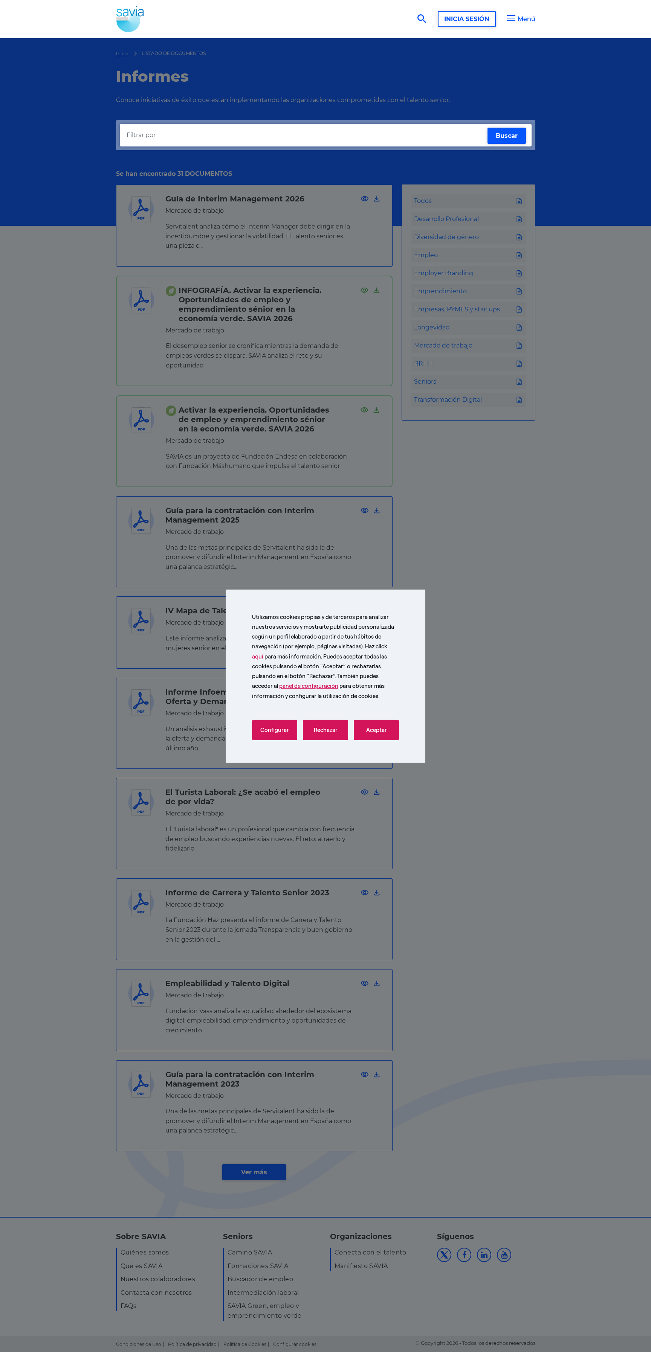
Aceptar (376, 730)
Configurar (274, 730)
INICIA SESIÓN (466, 19)
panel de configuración (308, 686)
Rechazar (326, 730)
